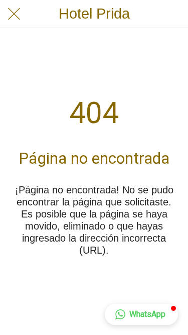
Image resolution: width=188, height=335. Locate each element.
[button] (141, 314)
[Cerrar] (14, 14)
